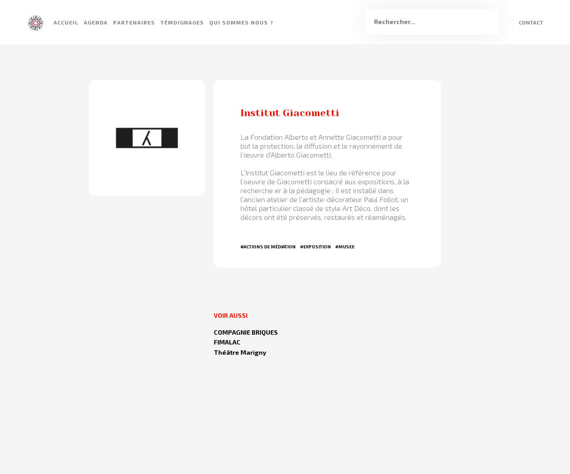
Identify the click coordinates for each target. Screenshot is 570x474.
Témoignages (182, 22)
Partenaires (134, 22)
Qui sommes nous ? (241, 22)
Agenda (96, 22)
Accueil (65, 22)
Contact (531, 22)
